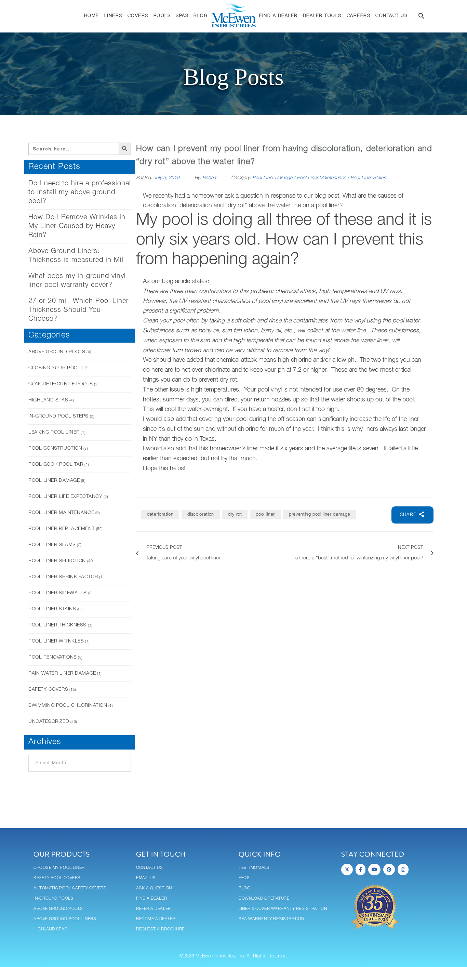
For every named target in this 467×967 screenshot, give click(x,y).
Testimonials (254, 868)
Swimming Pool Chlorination (67, 705)
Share (409, 515)
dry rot (235, 514)
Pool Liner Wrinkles (56, 641)
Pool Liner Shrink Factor (63, 577)
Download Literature (264, 898)
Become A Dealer (155, 919)
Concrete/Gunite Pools (60, 384)
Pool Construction (55, 448)
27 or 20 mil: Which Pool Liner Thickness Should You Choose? (78, 310)
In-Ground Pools (53, 898)
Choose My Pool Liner (59, 868)
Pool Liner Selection (57, 561)
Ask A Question (154, 888)
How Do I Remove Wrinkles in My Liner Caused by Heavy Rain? (76, 226)
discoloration (200, 514)
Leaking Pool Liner (54, 432)
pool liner (265, 514)
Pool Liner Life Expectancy (65, 496)
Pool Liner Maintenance (61, 513)
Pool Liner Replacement (61, 529)
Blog (244, 888)
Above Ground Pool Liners (65, 919)
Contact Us (149, 868)
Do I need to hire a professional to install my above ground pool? (79, 192)
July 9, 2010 (167, 178)
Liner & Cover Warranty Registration (283, 909)
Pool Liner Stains (52, 609)
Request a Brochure (160, 929)
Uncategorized (48, 721)
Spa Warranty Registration (271, 919)
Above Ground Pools (56, 352)
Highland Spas (48, 400)
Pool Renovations (52, 657)
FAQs (244, 878)
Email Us (146, 878)
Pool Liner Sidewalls (57, 593)
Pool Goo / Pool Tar (55, 464)
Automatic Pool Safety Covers (70, 888)
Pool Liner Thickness (57, 625)
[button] (421, 17)
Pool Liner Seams (52, 545)
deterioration (160, 514)
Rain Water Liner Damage (62, 673)
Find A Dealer (151, 898)
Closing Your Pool (54, 368)
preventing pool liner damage (319, 514)
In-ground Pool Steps (58, 416)
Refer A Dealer (153, 909)
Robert (209, 178)
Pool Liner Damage (54, 480)
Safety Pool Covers (57, 878)
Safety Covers (48, 689)
